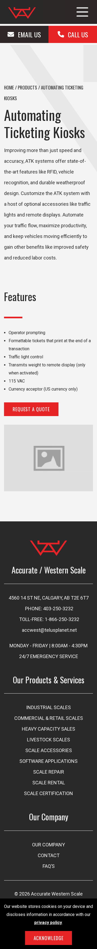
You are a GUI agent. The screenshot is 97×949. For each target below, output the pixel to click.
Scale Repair (48, 772)
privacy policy (48, 922)
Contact (49, 855)
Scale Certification (48, 793)
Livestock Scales (48, 739)
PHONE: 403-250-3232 (49, 608)
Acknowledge (49, 937)
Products (27, 87)
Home (9, 87)
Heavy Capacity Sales (48, 729)
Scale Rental (48, 782)
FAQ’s (49, 866)
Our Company (48, 844)
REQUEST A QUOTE (31, 409)
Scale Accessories (48, 750)
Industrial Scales (48, 707)
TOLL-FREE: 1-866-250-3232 (49, 619)
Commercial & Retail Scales (48, 718)
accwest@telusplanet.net (49, 630)
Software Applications (48, 761)
